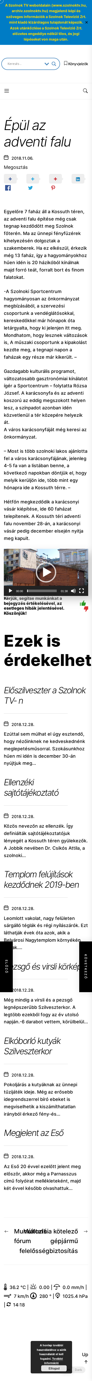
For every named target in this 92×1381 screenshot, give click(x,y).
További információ (53, 1361)
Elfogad (54, 1368)
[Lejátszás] (10, 590)
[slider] (42, 591)
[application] (46, 572)
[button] (46, 572)
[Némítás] (73, 590)
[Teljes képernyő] (81, 590)
